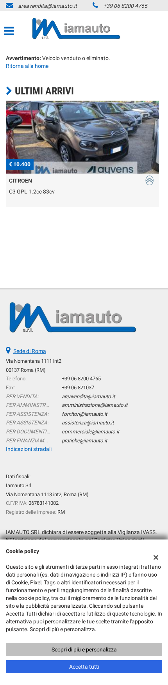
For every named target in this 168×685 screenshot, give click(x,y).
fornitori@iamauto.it (84, 414)
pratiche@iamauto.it (84, 441)
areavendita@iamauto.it (47, 6)
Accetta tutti (84, 667)
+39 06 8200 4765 (125, 6)
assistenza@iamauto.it (88, 423)
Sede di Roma (29, 351)
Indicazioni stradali (29, 449)
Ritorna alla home (27, 66)
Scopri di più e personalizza (84, 649)
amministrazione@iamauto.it (94, 405)
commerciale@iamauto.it (90, 432)
